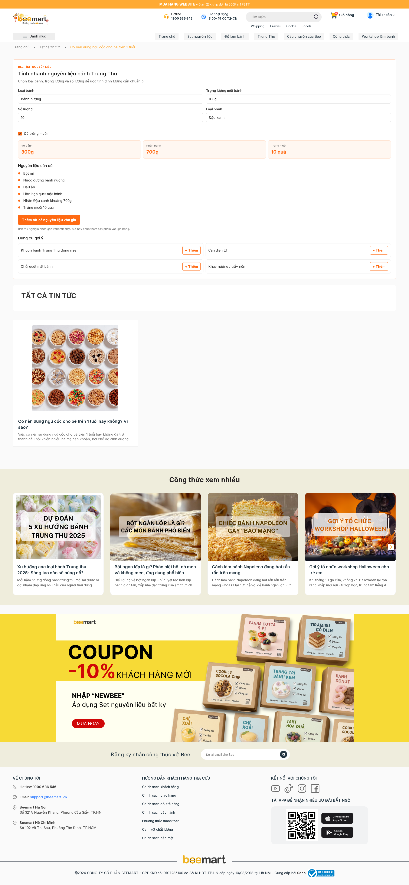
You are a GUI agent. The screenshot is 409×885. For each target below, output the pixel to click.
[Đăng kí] (283, 754)
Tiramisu (275, 26)
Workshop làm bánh (378, 36)
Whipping (257, 26)
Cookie (291, 26)
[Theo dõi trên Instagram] (302, 788)
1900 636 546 (182, 18)
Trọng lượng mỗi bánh (224, 90)
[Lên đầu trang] (401, 880)
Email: (43, 797)
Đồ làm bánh (235, 36)
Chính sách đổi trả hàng (160, 804)
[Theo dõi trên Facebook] (315, 788)
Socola (306, 26)
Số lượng (25, 109)
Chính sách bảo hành (158, 812)
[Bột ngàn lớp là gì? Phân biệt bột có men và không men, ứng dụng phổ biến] (155, 527)
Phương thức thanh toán (161, 821)
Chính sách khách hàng (160, 787)
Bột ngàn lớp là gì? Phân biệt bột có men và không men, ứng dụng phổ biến (155, 569)
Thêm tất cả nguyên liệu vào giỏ (49, 220)
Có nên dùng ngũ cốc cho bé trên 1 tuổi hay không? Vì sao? (73, 424)
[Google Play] (337, 832)
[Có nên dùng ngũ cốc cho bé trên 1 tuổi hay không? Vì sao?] (75, 368)
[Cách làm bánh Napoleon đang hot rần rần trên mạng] (253, 527)
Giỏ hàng (344, 15)
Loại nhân (214, 109)
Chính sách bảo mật (157, 838)
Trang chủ (166, 36)
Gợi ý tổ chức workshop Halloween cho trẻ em (349, 569)
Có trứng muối (36, 133)
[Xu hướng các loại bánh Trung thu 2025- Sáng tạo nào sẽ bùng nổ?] (58, 527)
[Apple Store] (337, 818)
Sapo (301, 873)
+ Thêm (191, 250)
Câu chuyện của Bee (304, 36)
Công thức (341, 36)
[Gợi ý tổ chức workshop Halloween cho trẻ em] (350, 527)
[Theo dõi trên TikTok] (289, 788)
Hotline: (38, 787)
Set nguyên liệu (199, 36)
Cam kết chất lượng (157, 829)
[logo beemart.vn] (204, 859)
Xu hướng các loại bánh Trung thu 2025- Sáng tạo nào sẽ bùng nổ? (51, 569)
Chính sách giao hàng (159, 795)
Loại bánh (26, 90)
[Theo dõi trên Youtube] (276, 788)
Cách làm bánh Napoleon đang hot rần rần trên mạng (251, 569)
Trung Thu (266, 36)
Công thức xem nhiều (204, 480)
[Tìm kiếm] (316, 16)
